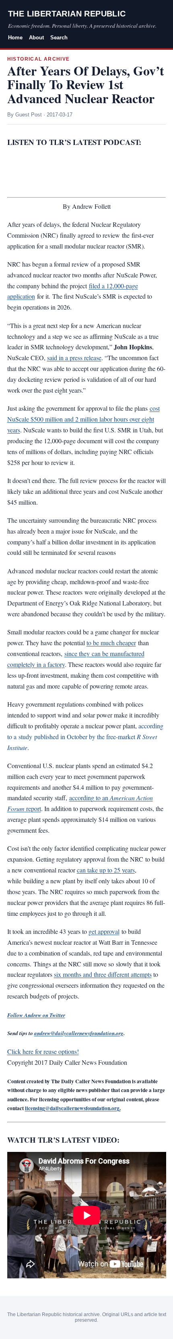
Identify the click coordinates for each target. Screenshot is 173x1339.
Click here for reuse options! (43, 1051)
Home (15, 38)
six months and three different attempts (103, 974)
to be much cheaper (111, 642)
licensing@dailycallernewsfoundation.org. (73, 1108)
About (36, 38)
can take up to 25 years (106, 870)
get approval (104, 931)
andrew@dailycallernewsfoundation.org (79, 1033)
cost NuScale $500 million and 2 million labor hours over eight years (83, 419)
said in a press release (74, 357)
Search (59, 38)
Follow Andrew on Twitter (36, 1015)
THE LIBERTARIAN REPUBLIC (67, 13)
